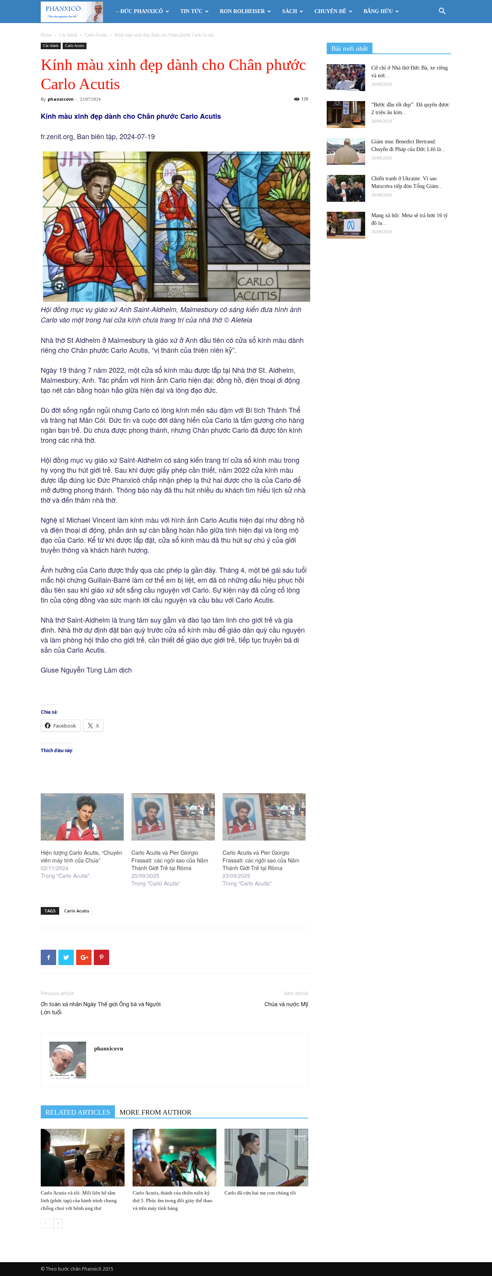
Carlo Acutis (96, 35)
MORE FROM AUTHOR (155, 1112)
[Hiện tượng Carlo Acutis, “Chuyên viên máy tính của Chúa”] (82, 817)
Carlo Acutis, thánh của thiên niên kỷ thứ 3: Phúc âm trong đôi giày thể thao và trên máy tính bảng (173, 1200)
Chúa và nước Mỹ (286, 1004)
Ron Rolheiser (242, 11)
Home (46, 35)
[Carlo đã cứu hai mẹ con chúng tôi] (266, 1157)
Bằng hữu (378, 11)
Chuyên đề (330, 11)
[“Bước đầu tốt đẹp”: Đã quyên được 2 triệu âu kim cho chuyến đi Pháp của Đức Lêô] (346, 114)
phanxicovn (61, 99)
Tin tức (191, 11)
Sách (289, 11)
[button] (442, 12)
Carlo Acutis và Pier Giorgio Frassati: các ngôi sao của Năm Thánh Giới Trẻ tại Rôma (169, 860)
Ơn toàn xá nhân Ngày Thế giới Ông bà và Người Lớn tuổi (101, 1008)
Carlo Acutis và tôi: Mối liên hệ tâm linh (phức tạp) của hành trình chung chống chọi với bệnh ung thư (79, 1200)
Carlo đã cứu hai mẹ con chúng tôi (260, 1193)
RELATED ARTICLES (77, 1112)
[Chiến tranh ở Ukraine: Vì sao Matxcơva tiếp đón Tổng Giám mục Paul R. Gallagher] (346, 188)
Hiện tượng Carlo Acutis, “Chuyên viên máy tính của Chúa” (81, 856)
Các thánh (68, 35)
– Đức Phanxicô (139, 11)
